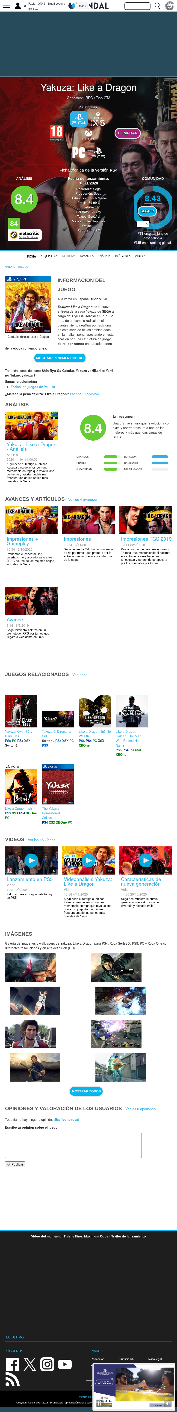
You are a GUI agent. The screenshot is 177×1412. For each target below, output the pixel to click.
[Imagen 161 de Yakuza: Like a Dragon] (120, 1001)
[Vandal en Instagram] (47, 1363)
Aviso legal (155, 1359)
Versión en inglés (88, 1396)
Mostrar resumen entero (60, 358)
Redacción (97, 1359)
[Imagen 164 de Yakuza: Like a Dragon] (30, 967)
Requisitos (49, 256)
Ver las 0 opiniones (140, 1108)
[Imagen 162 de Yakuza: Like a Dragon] (116, 967)
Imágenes (123, 256)
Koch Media (98, 198)
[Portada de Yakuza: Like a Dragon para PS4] (28, 304)
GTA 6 (41, 3)
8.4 (24, 199)
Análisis (104, 256)
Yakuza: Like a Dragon (89, 87)
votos (153, 235)
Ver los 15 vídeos (42, 839)
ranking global (160, 243)
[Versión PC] (79, 152)
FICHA (31, 256)
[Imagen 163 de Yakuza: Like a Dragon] (35, 1001)
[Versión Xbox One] (88, 134)
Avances (87, 256)
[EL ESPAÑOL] (169, 5)
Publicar (17, 1164)
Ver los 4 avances (82, 499)
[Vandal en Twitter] (30, 1363)
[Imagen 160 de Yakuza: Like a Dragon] (30, 1034)
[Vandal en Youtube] (64, 1363)
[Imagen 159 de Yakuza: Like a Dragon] (35, 1067)
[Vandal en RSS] (12, 1378)
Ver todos (80, 674)
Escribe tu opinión (84, 394)
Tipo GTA (103, 97)
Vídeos (140, 256)
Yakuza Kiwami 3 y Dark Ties (18, 733)
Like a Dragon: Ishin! (20, 808)
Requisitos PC (88, 230)
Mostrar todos (86, 1091)
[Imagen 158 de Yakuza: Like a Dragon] (116, 1034)
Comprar (128, 133)
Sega (97, 189)
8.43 (153, 198)
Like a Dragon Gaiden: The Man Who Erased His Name (128, 738)
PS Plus (33, 9)
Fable (31, 3)
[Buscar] (157, 6)
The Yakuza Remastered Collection (51, 813)
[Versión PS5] (98, 152)
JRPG (88, 97)
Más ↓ (82, 6)
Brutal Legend (56, 3)
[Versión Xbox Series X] (98, 118)
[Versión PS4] (79, 119)
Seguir (147, 211)
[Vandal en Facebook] (12, 1363)
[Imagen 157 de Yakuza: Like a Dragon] (120, 1067)
